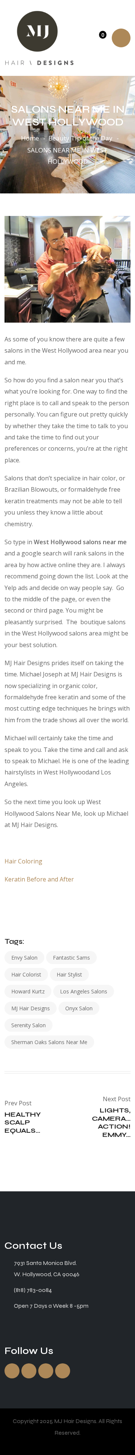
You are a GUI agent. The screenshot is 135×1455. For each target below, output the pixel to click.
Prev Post (18, 1103)
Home (30, 138)
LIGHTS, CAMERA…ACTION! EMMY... (111, 1122)
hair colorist (26, 974)
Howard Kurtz (28, 991)
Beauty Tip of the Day (80, 138)
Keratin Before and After (39, 879)
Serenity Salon (28, 1025)
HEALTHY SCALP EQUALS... (22, 1122)
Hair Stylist (69, 974)
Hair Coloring (23, 861)
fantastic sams (71, 957)
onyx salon (79, 1008)
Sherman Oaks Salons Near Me (49, 1042)
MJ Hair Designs (30, 1008)
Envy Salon (24, 957)
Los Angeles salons (83, 991)
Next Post (116, 1099)
